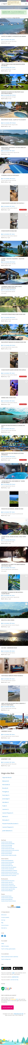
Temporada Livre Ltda (18, 1013)
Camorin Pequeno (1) (7, 813)
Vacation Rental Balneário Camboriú (9, 870)
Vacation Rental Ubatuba (6, 842)
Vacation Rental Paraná (6, 896)
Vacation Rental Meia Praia (7, 865)
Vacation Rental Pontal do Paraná (8, 901)
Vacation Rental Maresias (6, 852)
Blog (2, 922)
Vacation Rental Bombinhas (7, 860)
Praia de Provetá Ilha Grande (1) (10, 823)
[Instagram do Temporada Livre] (5, 936)
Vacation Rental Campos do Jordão (8, 855)
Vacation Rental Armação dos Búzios (9, 887)
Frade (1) (4, 806)
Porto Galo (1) (5, 795)
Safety (2, 943)
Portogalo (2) (5, 791)
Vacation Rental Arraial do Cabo (8, 885)
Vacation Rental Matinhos (6, 899)
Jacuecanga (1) (6, 798)
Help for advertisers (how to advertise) (9, 956)
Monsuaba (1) (5, 820)
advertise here (15, 977)
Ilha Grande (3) (6, 784)
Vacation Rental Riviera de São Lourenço (10, 850)
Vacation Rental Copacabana (7, 884)
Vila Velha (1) (5, 802)
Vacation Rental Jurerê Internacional (9, 872)
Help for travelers (5, 946)
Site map (3, 920)
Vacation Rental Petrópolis (7, 890)
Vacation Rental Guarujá (6, 847)
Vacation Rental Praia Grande (7, 848)
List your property (5, 917)
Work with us (4, 928)
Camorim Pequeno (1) (7, 827)
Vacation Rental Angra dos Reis (8, 889)
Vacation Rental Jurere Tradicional (8, 875)
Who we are (3, 914)
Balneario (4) (5, 781)
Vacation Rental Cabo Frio (6, 882)
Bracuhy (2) (5, 788)
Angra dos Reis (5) (6, 777)
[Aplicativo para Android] (7, 969)
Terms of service (4, 925)
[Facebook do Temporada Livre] (2, 936)
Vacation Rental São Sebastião (7, 843)
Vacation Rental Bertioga (6, 845)
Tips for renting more (6, 959)
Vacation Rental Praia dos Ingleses (8, 867)
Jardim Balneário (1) (7, 830)
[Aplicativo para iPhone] (18, 969)
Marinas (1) (5, 816)
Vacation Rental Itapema (6, 863)
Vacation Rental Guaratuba (7, 897)
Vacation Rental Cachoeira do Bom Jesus (10, 873)
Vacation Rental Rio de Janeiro (7, 880)
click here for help (14, 979)
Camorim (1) (5, 809)
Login (13, 972)
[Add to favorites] (26, 20)
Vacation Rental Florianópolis (7, 862)
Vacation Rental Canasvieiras (7, 868)
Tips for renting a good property (8, 948)
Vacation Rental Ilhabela (6, 853)
